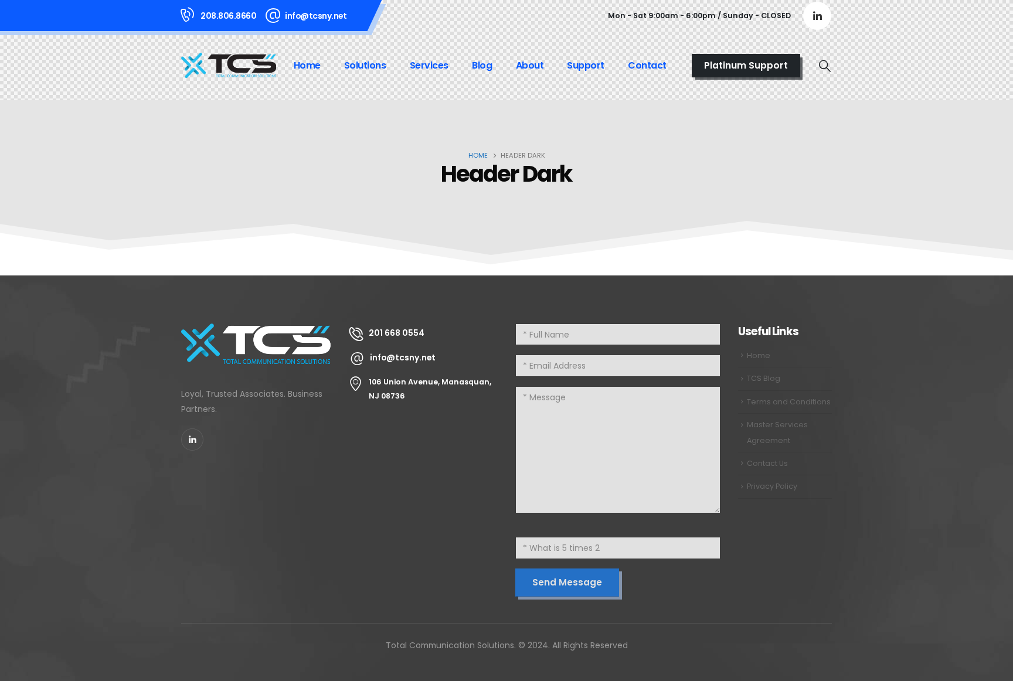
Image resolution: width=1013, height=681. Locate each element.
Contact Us (767, 463)
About (530, 65)
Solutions (365, 65)
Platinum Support (746, 65)
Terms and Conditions (789, 402)
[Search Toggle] (825, 65)
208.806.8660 (228, 16)
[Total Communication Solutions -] (228, 65)
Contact (647, 65)
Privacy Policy (772, 486)
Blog (482, 65)
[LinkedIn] (817, 16)
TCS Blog (763, 378)
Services (429, 65)
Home (307, 65)
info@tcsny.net (315, 16)
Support (585, 65)
